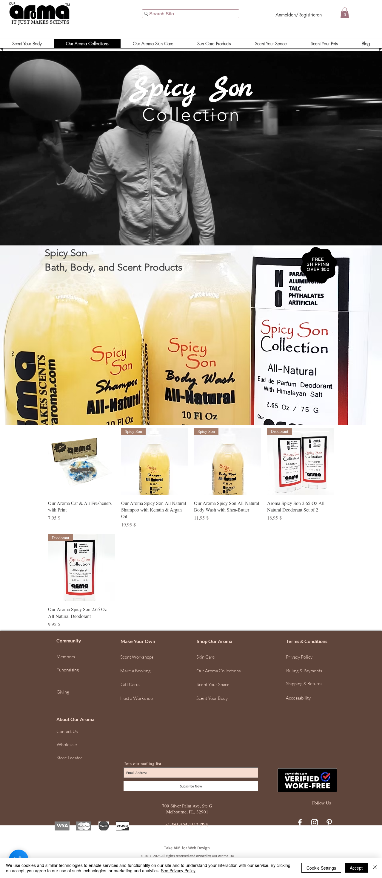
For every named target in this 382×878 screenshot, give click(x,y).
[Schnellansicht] (81, 461)
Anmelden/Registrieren (298, 15)
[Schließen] (374, 867)
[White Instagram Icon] (314, 822)
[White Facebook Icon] (299, 822)
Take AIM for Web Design (187, 847)
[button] (344, 12)
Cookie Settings (321, 868)
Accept (356, 868)
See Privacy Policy (178, 871)
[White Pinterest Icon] (329, 822)
